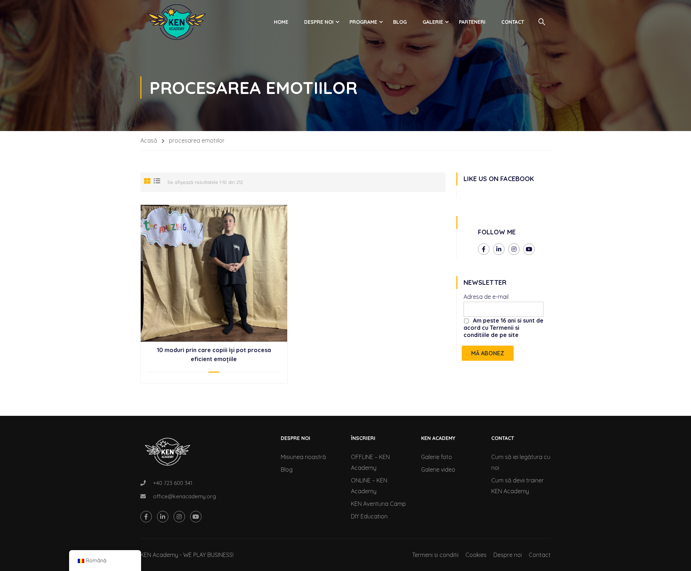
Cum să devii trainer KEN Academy (517, 486)
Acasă (148, 140)
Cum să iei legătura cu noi (520, 462)
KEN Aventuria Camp (378, 503)
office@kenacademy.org (184, 496)
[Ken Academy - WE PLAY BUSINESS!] (176, 22)
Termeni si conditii (435, 554)
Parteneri (472, 22)
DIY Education (369, 516)
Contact (512, 22)
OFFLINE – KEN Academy (370, 462)
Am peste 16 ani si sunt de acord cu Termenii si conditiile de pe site (503, 327)
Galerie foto (436, 456)
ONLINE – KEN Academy (369, 486)
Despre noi (319, 22)
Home (281, 22)
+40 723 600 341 (173, 483)
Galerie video (438, 469)
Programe (363, 22)
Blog (400, 22)
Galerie (433, 22)
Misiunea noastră (303, 456)
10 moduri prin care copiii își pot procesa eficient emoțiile (214, 354)
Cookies (476, 554)
